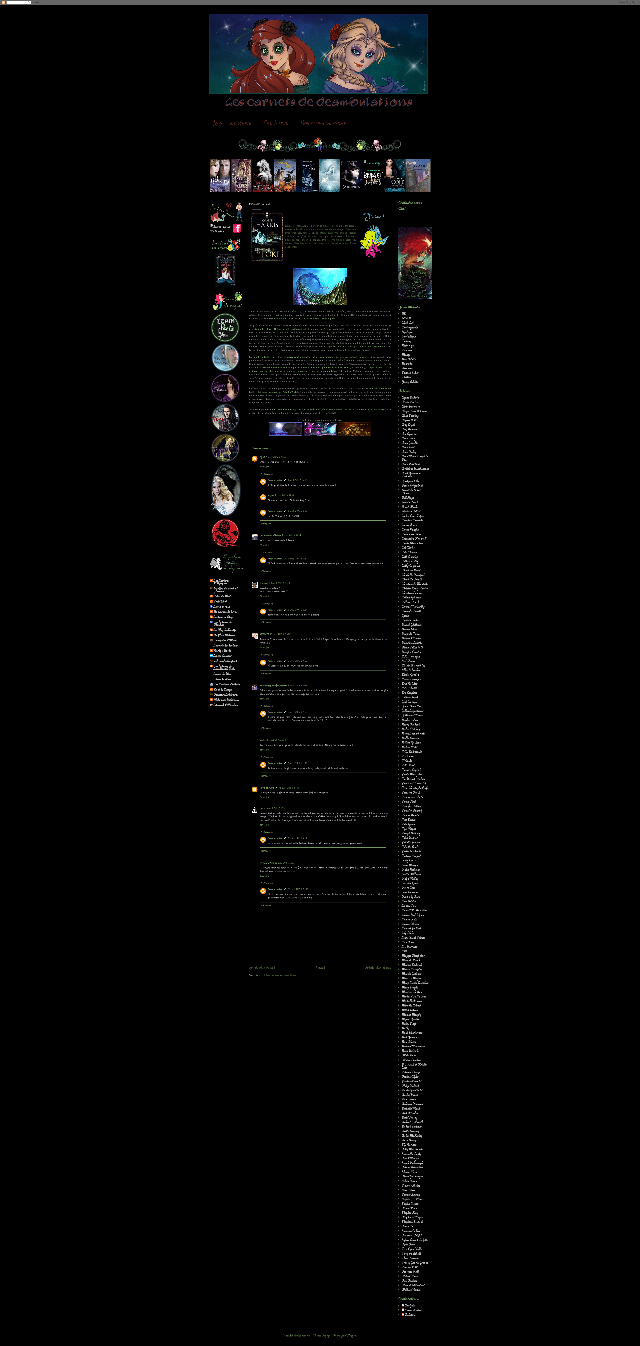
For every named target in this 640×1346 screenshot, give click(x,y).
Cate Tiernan (409, 552)
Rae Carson (409, 1099)
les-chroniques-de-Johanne (273, 685)
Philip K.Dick (411, 1085)
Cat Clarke (408, 547)
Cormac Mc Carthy (413, 606)
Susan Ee (407, 1226)
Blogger (351, 1335)
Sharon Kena (410, 1171)
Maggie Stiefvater (413, 955)
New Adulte (409, 359)
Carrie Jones (409, 524)
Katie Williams (411, 874)
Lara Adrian (409, 901)
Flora (262, 808)
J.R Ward (408, 765)
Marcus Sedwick (412, 964)
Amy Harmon (409, 429)
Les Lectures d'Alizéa (227, 684)
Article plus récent (262, 967)
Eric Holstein (410, 683)
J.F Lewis (408, 756)
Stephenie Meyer (412, 1217)
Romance (407, 368)
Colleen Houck (410, 602)
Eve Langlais (409, 692)
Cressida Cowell (411, 611)
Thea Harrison (410, 1258)
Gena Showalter (411, 706)
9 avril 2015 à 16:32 (297, 480)
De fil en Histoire (224, 635)
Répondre (264, 466)
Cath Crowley (410, 556)
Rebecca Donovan (412, 1103)
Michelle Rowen (412, 1000)
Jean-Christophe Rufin (415, 787)
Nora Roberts (410, 1050)
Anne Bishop (409, 451)
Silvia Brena (409, 1181)
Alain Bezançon (411, 406)
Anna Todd (408, 447)
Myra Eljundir (410, 1019)
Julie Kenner (410, 837)
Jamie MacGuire (412, 774)
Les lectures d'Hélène (270, 535)
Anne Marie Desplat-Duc (415, 458)
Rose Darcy (409, 1140)
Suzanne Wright (412, 1235)
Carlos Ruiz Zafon (413, 515)
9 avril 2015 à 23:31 (280, 583)
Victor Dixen (410, 1276)
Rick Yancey (409, 1117)
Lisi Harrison (410, 946)
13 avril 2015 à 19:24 (298, 763)
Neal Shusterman (412, 1032)
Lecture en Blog (223, 616)
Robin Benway (410, 1131)
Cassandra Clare (411, 534)
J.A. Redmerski (412, 751)
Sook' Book (220, 601)
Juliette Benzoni (411, 842)
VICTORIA (264, 634)
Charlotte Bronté (412, 579)
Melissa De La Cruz (414, 996)
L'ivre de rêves (222, 679)
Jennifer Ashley (411, 806)
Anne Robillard (411, 464)
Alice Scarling (410, 415)
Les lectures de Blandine (223, 623)
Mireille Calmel (411, 1005)
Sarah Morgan (410, 1158)
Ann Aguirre (409, 433)
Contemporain (410, 327)
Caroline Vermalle (412, 520)
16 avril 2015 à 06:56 (276, 808)
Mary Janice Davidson (415, 982)
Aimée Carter (410, 402)
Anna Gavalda (410, 442)
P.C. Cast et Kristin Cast (414, 1066)
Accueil (320, 967)
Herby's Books (222, 650)
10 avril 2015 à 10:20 (297, 558)
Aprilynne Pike (411, 481)
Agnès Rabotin (411, 397)
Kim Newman (410, 892)
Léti (404, 951)
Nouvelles (408, 363)
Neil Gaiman (409, 1037)
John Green (409, 824)
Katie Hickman (411, 869)
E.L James (409, 660)
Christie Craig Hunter (415, 588)
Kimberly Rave (411, 896)
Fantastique (409, 336)
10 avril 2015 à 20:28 (280, 634)
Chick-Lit (408, 322)
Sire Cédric (408, 1190)
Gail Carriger (410, 701)
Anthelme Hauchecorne (415, 468)
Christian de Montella (415, 583)
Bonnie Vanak (410, 502)
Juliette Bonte (410, 846)
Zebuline (410, 1314)
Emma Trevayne (411, 679)
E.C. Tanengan (411, 656)
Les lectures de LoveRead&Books (225, 667)
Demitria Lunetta (412, 642)
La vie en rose (222, 606)
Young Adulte (410, 381)
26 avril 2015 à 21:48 (298, 838)
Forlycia (410, 1305)
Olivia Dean (409, 1055)
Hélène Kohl (409, 747)
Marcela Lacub (411, 960)
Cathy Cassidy (410, 561)
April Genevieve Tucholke (411, 475)
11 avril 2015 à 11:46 (297, 685)
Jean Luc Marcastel (414, 783)
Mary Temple (410, 987)
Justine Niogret (411, 855)
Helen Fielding (411, 729)
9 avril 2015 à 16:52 (284, 495)
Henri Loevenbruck (413, 733)
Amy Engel (408, 424)
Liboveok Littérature (226, 705)
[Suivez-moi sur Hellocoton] (221, 231)
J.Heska (407, 760)
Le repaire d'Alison (225, 640)
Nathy (405, 1028)
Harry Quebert (411, 724)
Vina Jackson (410, 1280)
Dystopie (407, 331)
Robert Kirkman (412, 1126)
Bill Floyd (408, 497)
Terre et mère (275, 480)
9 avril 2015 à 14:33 (276, 457)
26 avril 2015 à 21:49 (298, 889)
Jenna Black (409, 801)
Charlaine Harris (412, 570)
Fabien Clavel (410, 697)
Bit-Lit (406, 318)
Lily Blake (408, 932)
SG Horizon (409, 1144)
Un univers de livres (226, 611)
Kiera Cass (408, 887)
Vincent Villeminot (413, 1285)
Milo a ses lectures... (226, 699)
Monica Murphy (412, 1014)
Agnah (262, 457)
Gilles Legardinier (413, 710)
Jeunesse (407, 350)
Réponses (268, 474)
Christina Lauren (412, 592)
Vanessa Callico (411, 1267)
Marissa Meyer (411, 978)
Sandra (263, 740)
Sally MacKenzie (412, 1149)
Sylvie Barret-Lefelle (415, 1239)
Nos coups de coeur (324, 123)
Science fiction (410, 372)
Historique (408, 345)
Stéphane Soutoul (412, 1221)
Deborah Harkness (413, 638)
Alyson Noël (409, 420)
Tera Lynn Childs (412, 1248)
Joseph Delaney (411, 833)
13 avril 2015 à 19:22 (298, 661)
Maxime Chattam (412, 991)
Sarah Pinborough (412, 1162)
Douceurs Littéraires (226, 694)
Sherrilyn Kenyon (412, 1176)
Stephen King (410, 1212)
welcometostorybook (226, 660)
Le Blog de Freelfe (225, 629)
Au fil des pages (232, 123)
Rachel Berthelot (412, 1090)
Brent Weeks (410, 506)
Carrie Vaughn (410, 529)
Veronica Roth (410, 1271)
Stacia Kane (409, 1208)
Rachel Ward (410, 1094)
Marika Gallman (412, 973)
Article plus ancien (378, 967)
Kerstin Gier (410, 883)
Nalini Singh (409, 1023)
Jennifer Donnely (412, 810)
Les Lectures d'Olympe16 (221, 581)
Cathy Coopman (411, 565)
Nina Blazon (409, 1041)
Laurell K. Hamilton (414, 910)
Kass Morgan (410, 865)
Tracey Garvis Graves (415, 1262)
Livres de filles (222, 673)
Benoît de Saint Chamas (411, 491)
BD (404, 313)
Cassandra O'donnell (414, 538)
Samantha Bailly (411, 1153)
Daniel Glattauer (412, 624)
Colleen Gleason (411, 597)
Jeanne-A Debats (412, 797)
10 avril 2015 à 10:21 (297, 610)
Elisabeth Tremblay (413, 665)
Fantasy (406, 341)
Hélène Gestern (411, 742)
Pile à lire (276, 123)
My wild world (267, 863)
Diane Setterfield (412, 647)
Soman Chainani (411, 1194)
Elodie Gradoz (410, 674)
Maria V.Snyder (412, 969)
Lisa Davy (408, 942)
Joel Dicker (409, 819)
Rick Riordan (410, 1113)
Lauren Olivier (411, 923)
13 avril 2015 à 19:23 (298, 712)
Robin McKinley (412, 1135)
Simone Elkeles (411, 1185)
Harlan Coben (410, 720)
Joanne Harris (410, 815)
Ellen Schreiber (411, 669)
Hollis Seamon (410, 738)
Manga (406, 354)
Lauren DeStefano (413, 914)
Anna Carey (409, 438)
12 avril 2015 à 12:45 (277, 740)
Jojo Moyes (409, 828)
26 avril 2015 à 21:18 (285, 863)
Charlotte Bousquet (413, 574)
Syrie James (409, 1244)
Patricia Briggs (411, 1072)
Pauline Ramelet (412, 1081)
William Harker (411, 1289)
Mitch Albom (410, 1010)
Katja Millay (410, 878)
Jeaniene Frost (411, 792)
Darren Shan (409, 629)
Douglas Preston (412, 651)
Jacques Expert (411, 769)
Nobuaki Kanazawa (413, 1046)
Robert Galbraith (412, 1122)
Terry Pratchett (411, 1253)
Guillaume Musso (412, 715)
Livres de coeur (223, 655)
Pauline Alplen (410, 1076)
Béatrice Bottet (411, 511)
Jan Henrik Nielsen (414, 778)
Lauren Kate (409, 919)
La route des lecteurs (226, 645)
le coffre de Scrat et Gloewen (226, 589)
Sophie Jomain (410, 1203)
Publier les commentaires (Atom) (280, 975)
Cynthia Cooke (410, 620)
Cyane (405, 615)
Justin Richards (411, 851)
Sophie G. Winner (413, 1199)
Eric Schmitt (409, 688)
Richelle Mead (411, 1108)
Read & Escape (223, 689)
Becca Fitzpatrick (412, 485)
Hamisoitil (265, 583)
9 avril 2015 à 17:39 (291, 535)
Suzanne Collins (411, 1230)
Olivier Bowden (411, 1060)
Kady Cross (409, 860)
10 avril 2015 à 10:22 (297, 511)
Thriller (406, 377)
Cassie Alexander (412, 543)
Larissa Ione (409, 905)
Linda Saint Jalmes (413, 937)
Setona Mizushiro (413, 1167)
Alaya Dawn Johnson (414, 411)
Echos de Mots (223, 596)
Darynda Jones (411, 633)
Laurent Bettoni (411, 928)
